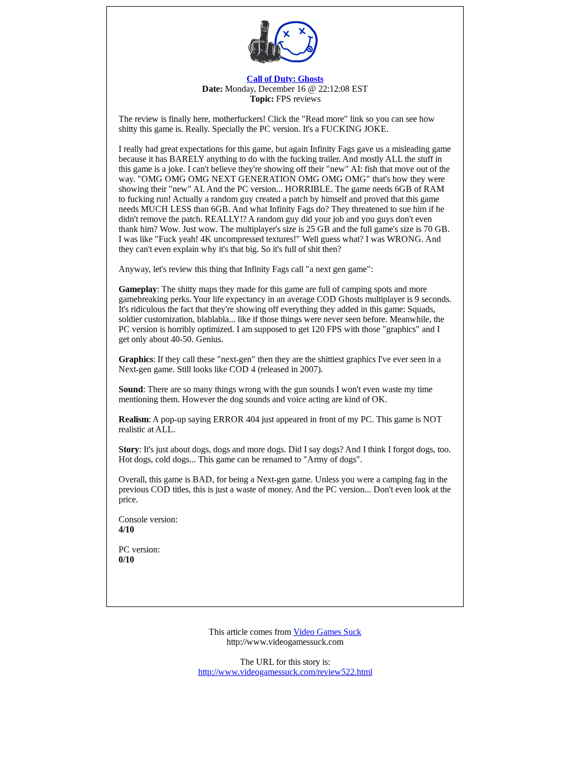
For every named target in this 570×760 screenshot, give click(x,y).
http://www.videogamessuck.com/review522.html (285, 672)
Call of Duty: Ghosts (285, 78)
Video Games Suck (327, 631)
